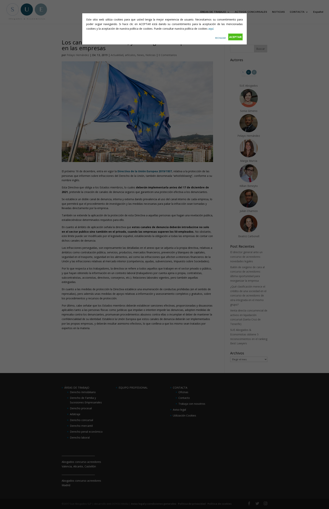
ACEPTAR (235, 37)
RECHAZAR (220, 37)
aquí (210, 28)
